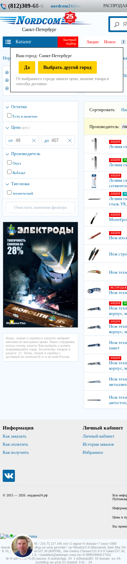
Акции (92, 41)
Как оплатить (15, 444)
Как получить (16, 452)
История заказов (98, 444)
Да (27, 67)
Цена (20, 127)
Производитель (25, 153)
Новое (110, 41)
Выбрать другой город (67, 67)
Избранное (93, 452)
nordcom (71, 5)
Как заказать (14, 436)
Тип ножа (20, 183)
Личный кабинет (98, 436)
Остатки (19, 106)
